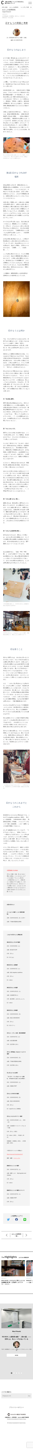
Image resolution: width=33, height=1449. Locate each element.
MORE (16, 1355)
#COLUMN (10, 17)
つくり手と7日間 (25, 7)
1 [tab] (11, 1373)
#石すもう (17, 16)
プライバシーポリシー (16, 1407)
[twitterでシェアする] (8, 1219)
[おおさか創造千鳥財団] (16, 1414)
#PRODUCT (5, 17)
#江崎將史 (11, 16)
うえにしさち (16, 1158)
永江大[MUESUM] (17, 40)
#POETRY (22, 16)
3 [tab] (16, 1373)
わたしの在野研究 (14, 7)
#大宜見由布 (5, 16)
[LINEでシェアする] (25, 1219)
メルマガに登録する (6, 1392)
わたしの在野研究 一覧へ (16, 1235)
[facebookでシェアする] (16, 1219)
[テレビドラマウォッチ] (27, 1235)
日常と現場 (4, 7)
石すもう (23, 60)
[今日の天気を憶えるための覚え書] (7, 1235)
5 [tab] (21, 1373)
